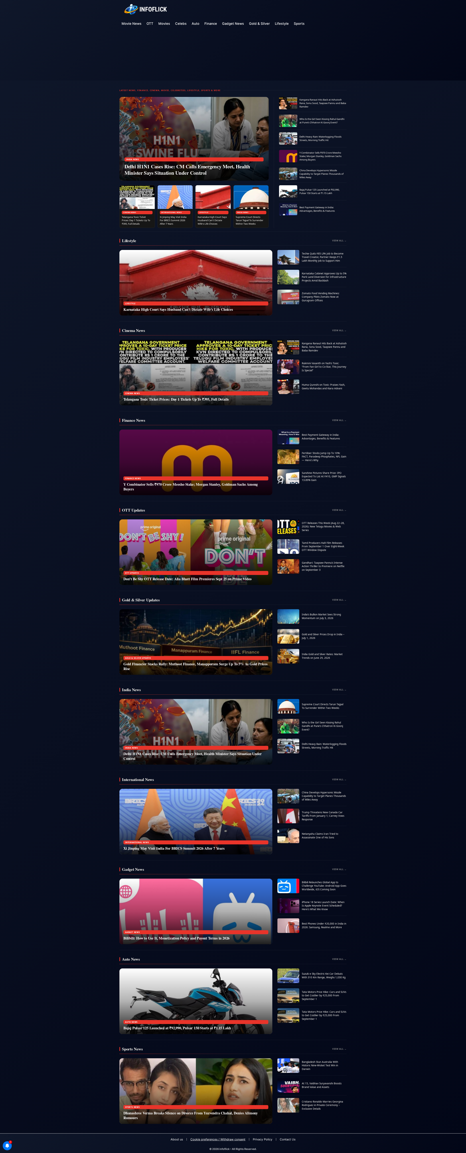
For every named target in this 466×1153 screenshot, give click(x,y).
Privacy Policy (262, 1139)
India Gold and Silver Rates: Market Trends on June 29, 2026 (322, 656)
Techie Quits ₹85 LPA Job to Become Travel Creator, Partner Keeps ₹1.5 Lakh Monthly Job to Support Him (322, 257)
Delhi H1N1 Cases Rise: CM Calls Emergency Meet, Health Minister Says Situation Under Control (187, 170)
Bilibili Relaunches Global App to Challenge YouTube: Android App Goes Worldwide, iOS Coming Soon (324, 886)
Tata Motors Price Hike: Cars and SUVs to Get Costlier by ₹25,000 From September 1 (324, 995)
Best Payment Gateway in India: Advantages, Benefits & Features (317, 209)
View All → (339, 240)
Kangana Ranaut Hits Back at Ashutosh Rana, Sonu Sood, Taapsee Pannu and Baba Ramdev (322, 103)
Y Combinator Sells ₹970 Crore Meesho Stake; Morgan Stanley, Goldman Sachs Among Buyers (320, 156)
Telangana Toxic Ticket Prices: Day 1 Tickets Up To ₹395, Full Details (136, 220)
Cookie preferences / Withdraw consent (217, 1139)
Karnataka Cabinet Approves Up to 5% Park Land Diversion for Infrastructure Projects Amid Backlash (324, 277)
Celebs (181, 23)
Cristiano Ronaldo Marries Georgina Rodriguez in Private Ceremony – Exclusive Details (322, 1105)
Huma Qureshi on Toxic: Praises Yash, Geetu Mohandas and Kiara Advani (323, 386)
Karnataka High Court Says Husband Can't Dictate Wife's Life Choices (212, 220)
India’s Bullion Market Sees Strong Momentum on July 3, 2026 (321, 616)
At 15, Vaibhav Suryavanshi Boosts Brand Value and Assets (321, 1085)
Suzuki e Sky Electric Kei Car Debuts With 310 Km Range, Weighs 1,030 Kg (323, 975)
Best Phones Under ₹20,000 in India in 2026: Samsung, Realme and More (324, 925)
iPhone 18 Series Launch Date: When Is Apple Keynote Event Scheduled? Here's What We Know (323, 906)
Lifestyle (282, 23)
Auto (195, 23)
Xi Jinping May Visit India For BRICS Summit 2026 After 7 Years (173, 220)
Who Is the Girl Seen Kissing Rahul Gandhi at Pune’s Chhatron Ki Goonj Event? (321, 120)
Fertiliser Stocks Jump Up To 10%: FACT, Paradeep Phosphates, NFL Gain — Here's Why (324, 456)
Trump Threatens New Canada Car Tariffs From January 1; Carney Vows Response (323, 816)
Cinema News (129, 212)
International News (171, 212)
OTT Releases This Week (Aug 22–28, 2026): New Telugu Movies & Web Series (323, 526)
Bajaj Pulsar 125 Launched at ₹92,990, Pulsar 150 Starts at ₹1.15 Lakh (319, 191)
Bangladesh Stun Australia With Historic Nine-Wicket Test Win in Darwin (320, 1065)
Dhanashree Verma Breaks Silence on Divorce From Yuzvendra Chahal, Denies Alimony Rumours (190, 1115)
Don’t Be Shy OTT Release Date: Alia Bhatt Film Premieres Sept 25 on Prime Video (187, 579)
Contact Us (287, 1139)
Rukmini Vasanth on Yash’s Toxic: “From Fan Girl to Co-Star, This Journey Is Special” (324, 367)
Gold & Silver (259, 23)
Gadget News (233, 23)
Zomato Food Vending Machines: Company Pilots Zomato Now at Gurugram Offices (320, 297)
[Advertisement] (233, 55)
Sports (299, 23)
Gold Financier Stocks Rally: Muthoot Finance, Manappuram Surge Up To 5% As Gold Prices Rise (195, 666)
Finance (210, 23)
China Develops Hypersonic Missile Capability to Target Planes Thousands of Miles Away (321, 174)
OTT (150, 23)
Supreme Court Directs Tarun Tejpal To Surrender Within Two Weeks (249, 220)
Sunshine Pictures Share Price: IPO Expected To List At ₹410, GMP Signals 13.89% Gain (324, 476)
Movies (164, 23)
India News (132, 159)
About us (177, 1139)
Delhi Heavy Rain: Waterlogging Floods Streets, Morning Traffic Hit (320, 138)
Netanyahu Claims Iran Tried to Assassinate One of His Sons (320, 835)
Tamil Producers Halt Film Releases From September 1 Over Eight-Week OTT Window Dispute (323, 546)
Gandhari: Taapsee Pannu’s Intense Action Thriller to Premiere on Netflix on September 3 (323, 566)
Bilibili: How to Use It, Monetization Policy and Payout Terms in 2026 (176, 938)
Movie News (131, 23)
